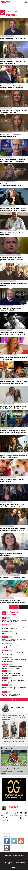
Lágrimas (3, 205)
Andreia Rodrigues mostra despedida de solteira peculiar (13, 480)
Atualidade (5, 631)
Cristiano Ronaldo (5, 575)
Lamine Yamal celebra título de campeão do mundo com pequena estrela (13, 771)
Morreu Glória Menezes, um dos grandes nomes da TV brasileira (14, 639)
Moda (9, 5)
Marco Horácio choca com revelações (12, 38)
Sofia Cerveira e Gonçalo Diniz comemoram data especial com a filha (12, 601)
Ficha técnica (7, 855)
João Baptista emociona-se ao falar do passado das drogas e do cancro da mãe (13, 333)
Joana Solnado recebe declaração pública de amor (11, 554)
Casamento (3, 477)
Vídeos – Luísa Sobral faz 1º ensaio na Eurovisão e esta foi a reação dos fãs (12, 529)
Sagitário (11, 820)
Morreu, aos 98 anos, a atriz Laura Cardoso (12, 646)
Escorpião (7, 820)
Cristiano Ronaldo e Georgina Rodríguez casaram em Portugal (14, 688)
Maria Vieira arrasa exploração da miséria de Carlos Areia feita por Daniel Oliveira (13, 431)
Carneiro (2, 815)
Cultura (4, 624)
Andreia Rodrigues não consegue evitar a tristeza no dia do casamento (13, 456)
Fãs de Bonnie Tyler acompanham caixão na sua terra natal (14, 660)
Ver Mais (14, 699)
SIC (1, 36)
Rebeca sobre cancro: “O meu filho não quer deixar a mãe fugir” (12, 62)
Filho (2, 58)
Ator (2, 330)
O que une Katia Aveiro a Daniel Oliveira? (13, 578)
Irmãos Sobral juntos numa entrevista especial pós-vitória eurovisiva (12, 505)
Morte (2, 452)
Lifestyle (4, 671)
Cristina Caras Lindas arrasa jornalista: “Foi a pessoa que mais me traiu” (12, 184)
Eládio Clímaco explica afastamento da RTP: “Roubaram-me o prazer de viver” (13, 160)
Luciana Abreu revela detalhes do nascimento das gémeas (11, 135)
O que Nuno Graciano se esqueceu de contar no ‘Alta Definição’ (12, 309)
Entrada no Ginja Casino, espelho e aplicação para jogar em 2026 (12, 694)
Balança (2, 820)
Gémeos (11, 815)
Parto (2, 132)
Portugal (3, 526)
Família (2, 83)
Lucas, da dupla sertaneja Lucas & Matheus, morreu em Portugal (12, 667)
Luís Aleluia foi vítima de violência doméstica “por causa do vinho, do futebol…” (11, 259)
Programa (3, 354)
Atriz (2, 550)
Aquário (20, 820)
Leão (21, 815)
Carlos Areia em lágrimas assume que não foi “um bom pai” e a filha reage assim (13, 407)
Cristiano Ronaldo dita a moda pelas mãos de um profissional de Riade (14, 620)
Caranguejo (16, 815)
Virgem (25, 815)
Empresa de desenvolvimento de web (15, 867)
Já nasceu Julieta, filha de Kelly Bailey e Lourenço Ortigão (13, 653)
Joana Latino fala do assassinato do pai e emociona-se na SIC (13, 358)
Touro (7, 815)
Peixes (25, 820)
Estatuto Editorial (18, 855)
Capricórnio (16, 820)
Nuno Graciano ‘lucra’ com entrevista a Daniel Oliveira (12, 233)
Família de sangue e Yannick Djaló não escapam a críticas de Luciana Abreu (12, 86)
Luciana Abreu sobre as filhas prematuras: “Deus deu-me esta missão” (13, 111)
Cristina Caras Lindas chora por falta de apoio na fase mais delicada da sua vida (13, 209)
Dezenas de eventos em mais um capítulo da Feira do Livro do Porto (14, 627)
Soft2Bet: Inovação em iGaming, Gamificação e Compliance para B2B (12, 674)
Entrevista (3, 230)
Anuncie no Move (13, 857)
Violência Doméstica (5, 254)
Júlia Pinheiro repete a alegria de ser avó (14, 634)
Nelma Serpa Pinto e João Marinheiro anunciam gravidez (13, 681)
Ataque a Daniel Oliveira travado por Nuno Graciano (13, 284)
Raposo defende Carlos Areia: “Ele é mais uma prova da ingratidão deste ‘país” (13, 382)
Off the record (8, 748)
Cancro (2, 181)
